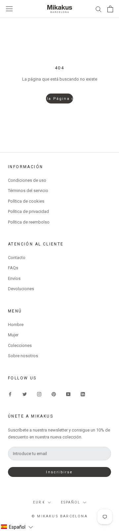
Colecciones (20, 345)
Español (70, 502)
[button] (17, 527)
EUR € (39, 502)
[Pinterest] (54, 393)
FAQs (13, 267)
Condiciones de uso (27, 180)
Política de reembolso (29, 222)
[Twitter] (24, 393)
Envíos (14, 278)
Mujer (13, 334)
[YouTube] (68, 393)
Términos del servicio (28, 190)
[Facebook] (10, 393)
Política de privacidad (28, 211)
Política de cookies (26, 201)
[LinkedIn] (83, 393)
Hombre (15, 324)
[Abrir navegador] (9, 8)
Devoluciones (21, 288)
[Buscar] (98, 9)
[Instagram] (39, 393)
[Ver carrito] (110, 9)
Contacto (16, 257)
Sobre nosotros (23, 355)
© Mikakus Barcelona (59, 516)
